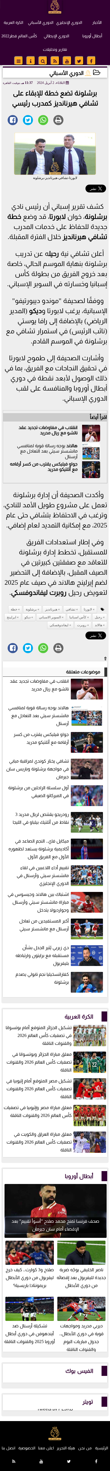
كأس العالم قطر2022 (19, 36)
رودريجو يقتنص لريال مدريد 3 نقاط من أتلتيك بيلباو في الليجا (41, 818)
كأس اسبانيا (77, 617)
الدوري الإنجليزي (69, 22)
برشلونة (96, 216)
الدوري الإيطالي (56, 36)
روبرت (58, 592)
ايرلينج (11, 617)
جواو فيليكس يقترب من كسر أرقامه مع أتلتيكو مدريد (41, 738)
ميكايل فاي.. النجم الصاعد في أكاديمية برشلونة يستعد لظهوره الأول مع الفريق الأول (38, 849)
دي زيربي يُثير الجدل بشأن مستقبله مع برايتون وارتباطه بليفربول (42, 955)
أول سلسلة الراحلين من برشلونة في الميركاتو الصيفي (38, 791)
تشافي (97, 236)
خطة (14, 216)
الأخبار (97, 22)
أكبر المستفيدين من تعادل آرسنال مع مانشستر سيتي (44, 925)
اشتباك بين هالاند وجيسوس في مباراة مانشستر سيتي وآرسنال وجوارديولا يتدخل (38, 902)
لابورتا (57, 216)
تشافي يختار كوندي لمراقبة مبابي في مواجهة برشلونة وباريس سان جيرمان (37, 769)
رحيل (54, 253)
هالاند (72, 445)
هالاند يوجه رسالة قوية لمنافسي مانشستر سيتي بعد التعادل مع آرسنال (38, 715)
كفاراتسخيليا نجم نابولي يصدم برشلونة (42, 978)
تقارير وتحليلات (55, 49)
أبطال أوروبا (92, 36)
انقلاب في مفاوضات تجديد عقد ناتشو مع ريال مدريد (48, 430)
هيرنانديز (74, 236)
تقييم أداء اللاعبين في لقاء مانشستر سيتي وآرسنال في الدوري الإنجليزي (43, 875)
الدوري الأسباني (40, 22)
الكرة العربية (13, 22)
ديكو (35, 311)
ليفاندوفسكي (29, 592)
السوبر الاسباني (50, 617)
